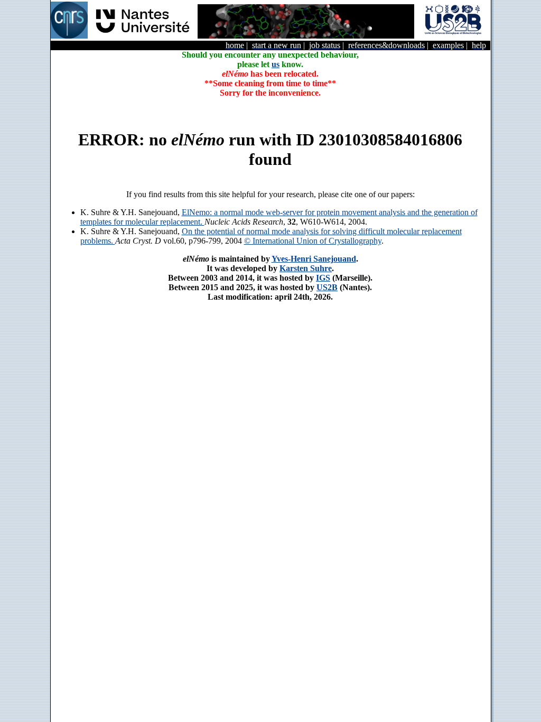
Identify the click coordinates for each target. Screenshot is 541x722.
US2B (327, 287)
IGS (323, 277)
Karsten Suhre (305, 268)
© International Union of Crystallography (312, 240)
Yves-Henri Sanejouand (314, 258)
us (275, 64)
